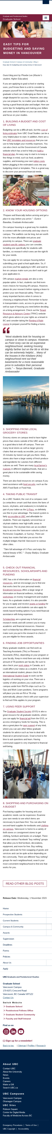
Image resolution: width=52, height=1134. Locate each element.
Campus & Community (24, 62)
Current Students (10, 920)
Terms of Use (31, 1125)
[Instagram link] (6, 1031)
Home (6, 908)
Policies (6, 956)
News (5, 1075)
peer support (29, 725)
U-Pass (30, 509)
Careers (7, 1081)
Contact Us (8, 997)
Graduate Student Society (19, 711)
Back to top (8, 1045)
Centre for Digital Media (14, 1112)
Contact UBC (9, 1068)
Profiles (31, 1045)
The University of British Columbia (19, 5)
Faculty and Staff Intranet (18, 1018)
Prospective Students (12, 914)
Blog (35, 62)
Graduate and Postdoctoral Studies (26, 978)
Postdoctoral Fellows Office (19, 1010)
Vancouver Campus (12, 1098)
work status (23, 665)
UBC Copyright (9, 1129)
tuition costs (39, 161)
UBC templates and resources (21, 140)
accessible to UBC (17, 516)
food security (29, 484)
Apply (5, 968)
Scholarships (9, 619)
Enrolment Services (12, 590)
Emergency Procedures (13, 1125)
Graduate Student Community (20, 1014)
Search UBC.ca (10, 1087)
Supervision (8, 939)
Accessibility (23, 1129)
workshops (8, 597)
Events (6, 1078)
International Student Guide (15, 676)
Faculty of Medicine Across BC (17, 1115)
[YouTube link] (21, 1031)
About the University (12, 1071)
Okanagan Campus (12, 1101)
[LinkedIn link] (13, 1031)
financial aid (25, 718)
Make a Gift (8, 1084)
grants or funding (37, 604)
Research (41, 1045)
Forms (6, 950)
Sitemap (22, 1045)
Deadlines (7, 945)
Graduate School (9, 62)
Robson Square (10, 1109)
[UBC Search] (46, 3)
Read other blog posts (25, 883)
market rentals (21, 279)
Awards (6, 933)
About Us (7, 962)
